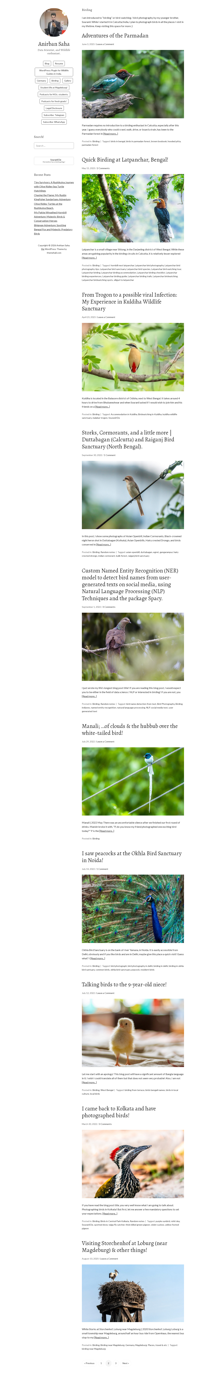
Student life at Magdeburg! (54, 87)
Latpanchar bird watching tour (166, 269)
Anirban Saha (54, 44)
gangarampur (166, 552)
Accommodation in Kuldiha (124, 414)
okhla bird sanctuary (120, 969)
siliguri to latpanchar (124, 280)
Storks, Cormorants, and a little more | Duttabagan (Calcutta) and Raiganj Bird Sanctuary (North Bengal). (128, 439)
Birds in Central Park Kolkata (115, 1221)
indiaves (86, 707)
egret (156, 552)
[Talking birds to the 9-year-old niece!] (133, 1069)
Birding (55, 80)
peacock (135, 969)
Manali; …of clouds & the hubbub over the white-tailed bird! (130, 729)
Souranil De (114, 417)
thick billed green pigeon (138, 1224)
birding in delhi (161, 966)
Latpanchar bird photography (149, 265)
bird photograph (119, 966)
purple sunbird (163, 1221)
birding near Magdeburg (94, 1348)
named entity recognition (103, 707)
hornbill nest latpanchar (122, 265)
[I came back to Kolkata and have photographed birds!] (133, 1200)
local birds (95, 1093)
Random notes (108, 552)
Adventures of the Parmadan (115, 35)
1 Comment (110, 455)
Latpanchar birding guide (114, 276)
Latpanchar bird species (138, 269)
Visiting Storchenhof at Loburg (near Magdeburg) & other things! (124, 1246)
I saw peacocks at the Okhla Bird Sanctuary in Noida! (132, 856)
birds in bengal (118, 141)
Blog (47, 63)
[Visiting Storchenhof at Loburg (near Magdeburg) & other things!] (133, 1324)
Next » (126, 1363)
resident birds (147, 969)
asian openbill (133, 552)
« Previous (89, 1363)
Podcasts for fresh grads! (54, 101)
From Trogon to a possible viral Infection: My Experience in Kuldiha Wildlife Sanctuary (129, 301)
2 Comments (103, 168)
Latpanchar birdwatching (165, 276)
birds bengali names (155, 1090)
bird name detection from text (141, 704)
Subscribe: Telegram (54, 115)
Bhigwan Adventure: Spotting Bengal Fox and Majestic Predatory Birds (53, 229)
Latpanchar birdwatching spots (97, 280)
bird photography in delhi (140, 966)
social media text (159, 707)
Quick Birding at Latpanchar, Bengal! (125, 159)
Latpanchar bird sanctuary (113, 269)
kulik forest (121, 555)
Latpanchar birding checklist (151, 272)
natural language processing (131, 707)
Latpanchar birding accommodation (118, 272)
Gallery (67, 80)
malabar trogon (100, 417)
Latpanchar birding (91, 272)
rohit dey (175, 1221)
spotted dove (101, 1224)
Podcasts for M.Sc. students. (54, 94)
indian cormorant (106, 555)
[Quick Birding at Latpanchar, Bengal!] (133, 245)
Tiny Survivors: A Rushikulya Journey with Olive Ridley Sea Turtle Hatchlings (54, 186)
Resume (59, 63)
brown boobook (159, 141)
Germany (41, 80)
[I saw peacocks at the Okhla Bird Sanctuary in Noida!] (133, 945)
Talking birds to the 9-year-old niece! (124, 984)
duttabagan (146, 552)
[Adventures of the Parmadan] (133, 121)
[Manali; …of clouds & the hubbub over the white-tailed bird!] (133, 818)
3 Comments (109, 606)
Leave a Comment (105, 44)
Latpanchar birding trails (140, 276)
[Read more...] (110, 133)
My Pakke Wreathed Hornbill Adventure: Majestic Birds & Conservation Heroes (50, 216)
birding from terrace (134, 1090)
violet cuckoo (157, 1224)
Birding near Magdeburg (112, 1345)
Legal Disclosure (54, 108)
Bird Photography (166, 704)
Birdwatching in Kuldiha (150, 414)
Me (42, 249)
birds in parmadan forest (138, 141)
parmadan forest (90, 144)
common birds (103, 969)
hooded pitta (174, 141)
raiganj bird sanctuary (138, 555)
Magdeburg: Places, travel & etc (151, 1345)
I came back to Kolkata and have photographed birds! (119, 1112)
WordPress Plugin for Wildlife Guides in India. (54, 72)
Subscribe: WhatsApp (54, 122)
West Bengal (107, 1090)
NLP (148, 707)
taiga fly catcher (117, 1224)
